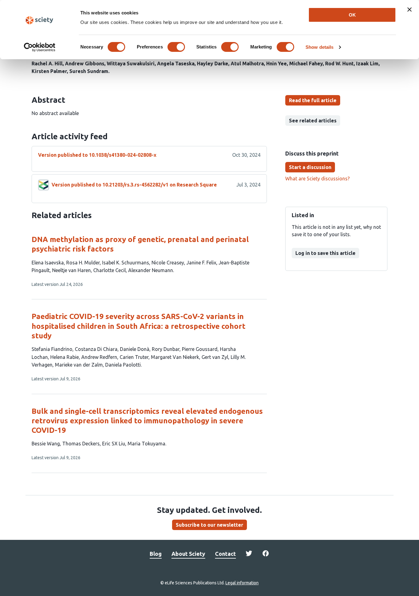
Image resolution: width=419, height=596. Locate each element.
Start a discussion (310, 167)
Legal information (242, 582)
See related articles (312, 120)
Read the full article (312, 100)
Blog (156, 554)
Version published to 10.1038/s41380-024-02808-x (97, 155)
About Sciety (188, 554)
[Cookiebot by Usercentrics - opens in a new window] (40, 47)
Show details (319, 47)
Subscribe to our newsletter (209, 525)
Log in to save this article (325, 253)
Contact (225, 554)
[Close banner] (409, 9)
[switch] (176, 47)
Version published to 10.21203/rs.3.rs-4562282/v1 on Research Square (134, 184)
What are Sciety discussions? (317, 178)
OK (352, 14)
